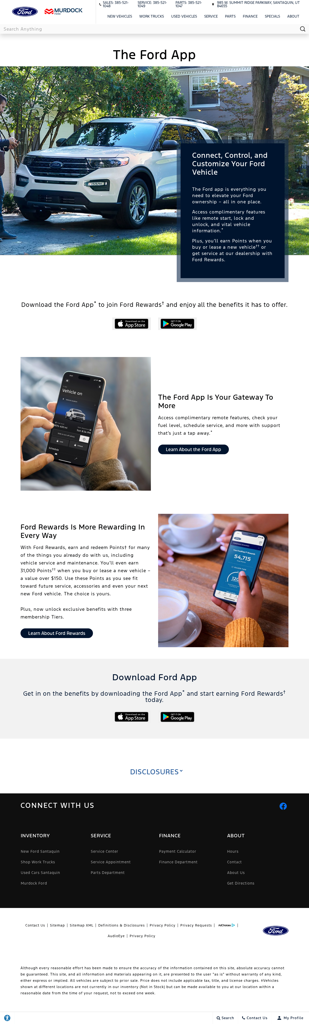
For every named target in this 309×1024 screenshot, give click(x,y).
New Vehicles (119, 16)
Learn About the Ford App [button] (193, 449)
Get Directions (240, 883)
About (293, 16)
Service (211, 16)
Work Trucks (151, 16)
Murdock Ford (34, 883)
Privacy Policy (163, 925)
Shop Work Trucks (38, 862)
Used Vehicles (184, 16)
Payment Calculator (177, 851)
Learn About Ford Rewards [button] (56, 633)
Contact (234, 862)
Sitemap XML (81, 925)
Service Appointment (111, 862)
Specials (272, 16)
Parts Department (108, 872)
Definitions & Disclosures (121, 925)
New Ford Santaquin (40, 851)
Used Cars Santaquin (40, 872)
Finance (250, 16)
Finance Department (178, 862)
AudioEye (116, 936)
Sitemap (57, 925)
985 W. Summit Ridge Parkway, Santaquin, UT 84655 (258, 4)
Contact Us (35, 925)
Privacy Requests (196, 925)
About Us (236, 872)
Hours (233, 851)
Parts (230, 16)
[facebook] (283, 806)
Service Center (104, 851)
